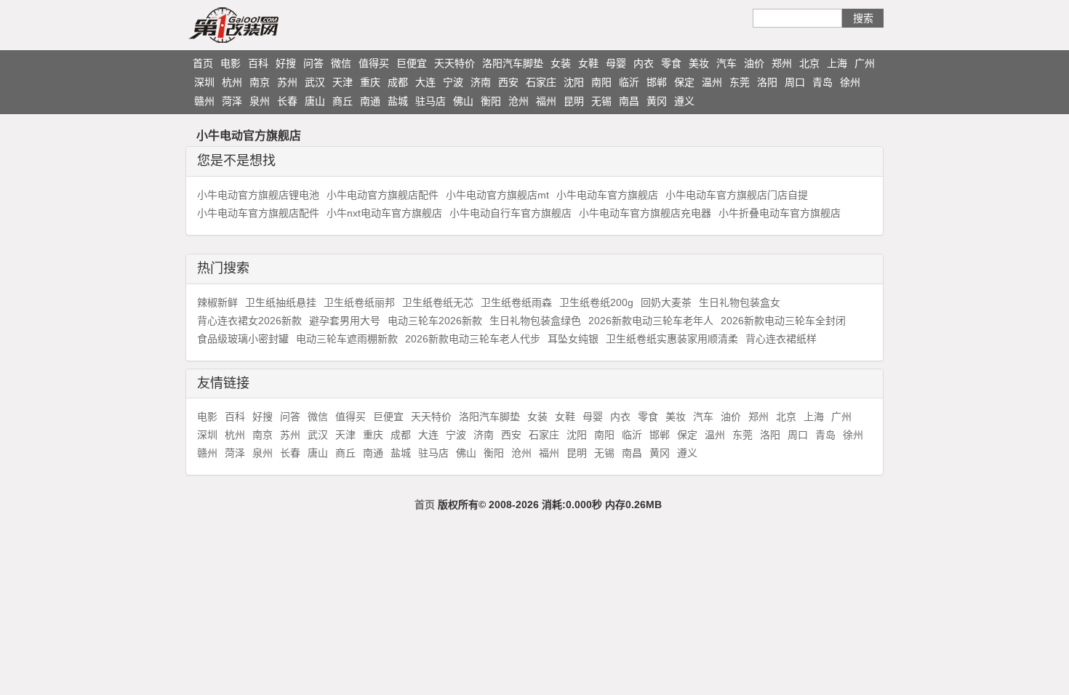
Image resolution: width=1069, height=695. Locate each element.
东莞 (739, 82)
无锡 (601, 101)
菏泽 (232, 101)
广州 (864, 63)
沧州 (518, 101)
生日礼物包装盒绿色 (535, 320)
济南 (481, 82)
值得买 (374, 63)
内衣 (643, 63)
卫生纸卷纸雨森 (516, 302)
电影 (230, 63)
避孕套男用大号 (344, 320)
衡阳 (491, 101)
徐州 (850, 82)
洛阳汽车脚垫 (512, 63)
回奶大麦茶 (666, 302)
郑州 (782, 63)
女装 (560, 63)
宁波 (453, 82)
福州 (546, 101)
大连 (425, 82)
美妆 (699, 63)
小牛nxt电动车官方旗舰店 (384, 213)
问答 (313, 63)
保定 (684, 82)
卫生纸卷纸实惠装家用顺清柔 (672, 339)
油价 (754, 63)
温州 (712, 82)
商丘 (342, 101)
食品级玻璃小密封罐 (243, 339)
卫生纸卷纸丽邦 (359, 302)
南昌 (629, 101)
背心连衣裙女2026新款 (249, 320)
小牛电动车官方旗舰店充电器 (645, 213)
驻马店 (430, 101)
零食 (671, 63)
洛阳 (767, 82)
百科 (258, 63)
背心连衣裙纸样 (781, 339)
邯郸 (656, 82)
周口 (795, 82)
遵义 (684, 101)
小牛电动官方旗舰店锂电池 (258, 195)
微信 (341, 63)
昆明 (574, 101)
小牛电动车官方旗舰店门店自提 (736, 195)
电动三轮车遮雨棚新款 (347, 339)
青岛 (822, 82)
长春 (287, 101)
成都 (398, 82)
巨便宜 (411, 63)
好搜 (286, 63)
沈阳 (574, 82)
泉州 (259, 101)
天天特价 (454, 63)
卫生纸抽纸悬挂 (280, 302)
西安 (508, 82)
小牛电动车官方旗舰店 (607, 195)
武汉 (315, 82)
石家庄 (541, 82)
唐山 (315, 101)
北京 (809, 63)
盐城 (398, 101)
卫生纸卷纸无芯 (437, 302)
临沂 (629, 82)
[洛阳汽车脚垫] (261, 25)
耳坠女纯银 (573, 339)
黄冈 (656, 101)
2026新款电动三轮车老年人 (650, 320)
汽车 (726, 63)
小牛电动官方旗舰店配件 (383, 195)
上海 (837, 63)
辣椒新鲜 (217, 302)
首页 (203, 63)
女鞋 (588, 63)
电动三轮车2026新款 (435, 320)
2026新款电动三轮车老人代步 (472, 339)
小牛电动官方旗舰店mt (497, 195)
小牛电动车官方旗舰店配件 (258, 213)
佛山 (463, 101)
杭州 (232, 82)
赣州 (204, 101)
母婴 (616, 63)
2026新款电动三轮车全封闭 (783, 320)
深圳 (204, 82)
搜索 (863, 18)
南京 (259, 82)
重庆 (370, 82)
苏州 (287, 82)
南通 (370, 101)
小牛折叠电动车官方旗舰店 (779, 213)
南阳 (601, 82)
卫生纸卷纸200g (596, 302)
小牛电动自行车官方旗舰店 (510, 213)
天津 (342, 82)
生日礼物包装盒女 (739, 302)
